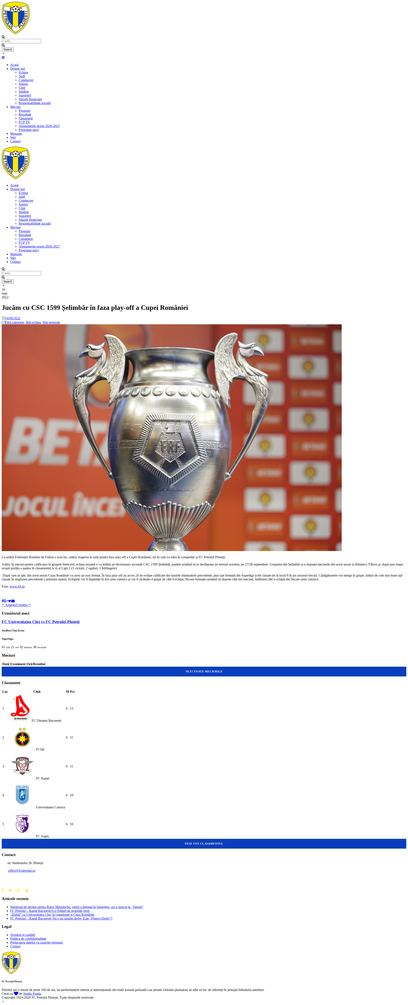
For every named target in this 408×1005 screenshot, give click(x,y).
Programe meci (29, 130)
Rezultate (25, 114)
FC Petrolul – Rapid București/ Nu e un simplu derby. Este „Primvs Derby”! (61, 918)
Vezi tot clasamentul (204, 843)
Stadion (24, 91)
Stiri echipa (33, 322)
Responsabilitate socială (35, 103)
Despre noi (17, 68)
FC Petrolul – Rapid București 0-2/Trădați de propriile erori (49, 911)
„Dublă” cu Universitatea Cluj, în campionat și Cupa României (52, 914)
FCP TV (24, 122)
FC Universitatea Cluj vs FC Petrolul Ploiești (40, 621)
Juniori (23, 84)
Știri (13, 137)
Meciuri (15, 107)
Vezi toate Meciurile (204, 671)
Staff (22, 76)
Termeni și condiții (22, 935)
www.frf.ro (17, 586)
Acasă (14, 65)
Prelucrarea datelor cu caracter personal (36, 942)
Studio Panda (32, 993)
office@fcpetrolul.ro (21, 870)
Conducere (26, 80)
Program (24, 110)
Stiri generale (51, 322)
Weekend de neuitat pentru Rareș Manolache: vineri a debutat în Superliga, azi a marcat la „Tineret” (76, 907)
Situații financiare (30, 99)
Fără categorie (14, 322)
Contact (15, 141)
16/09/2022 (12, 318)
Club (22, 87)
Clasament (26, 118)
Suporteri (25, 95)
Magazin (16, 133)
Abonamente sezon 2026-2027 (39, 126)
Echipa (23, 72)
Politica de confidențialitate (28, 938)
